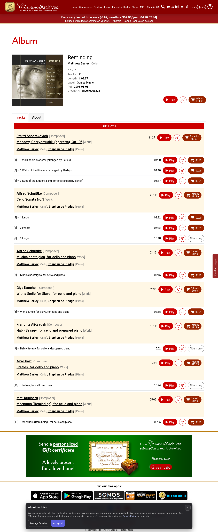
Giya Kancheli (27, 288)
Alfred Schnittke (29, 193)
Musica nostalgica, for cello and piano (46, 257)
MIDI (142, 7)
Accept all (58, 523)
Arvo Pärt (24, 361)
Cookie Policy (129, 516)
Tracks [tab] (20, 117)
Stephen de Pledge (61, 149)
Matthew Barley (79, 63)
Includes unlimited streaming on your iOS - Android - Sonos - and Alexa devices (109, 20)
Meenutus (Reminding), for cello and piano (49, 404)
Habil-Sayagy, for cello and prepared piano (49, 330)
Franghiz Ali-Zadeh (31, 324)
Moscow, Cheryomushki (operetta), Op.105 (49, 142)
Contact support (215, 266)
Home (74, 7)
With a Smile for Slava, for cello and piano (49, 294)
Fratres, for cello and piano (38, 367)
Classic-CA (153, 7)
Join (202, 7)
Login (194, 7)
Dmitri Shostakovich (32, 136)
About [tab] (36, 117)
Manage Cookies (38, 523)
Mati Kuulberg (27, 398)
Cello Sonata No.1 (30, 199)
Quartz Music (85, 82)
